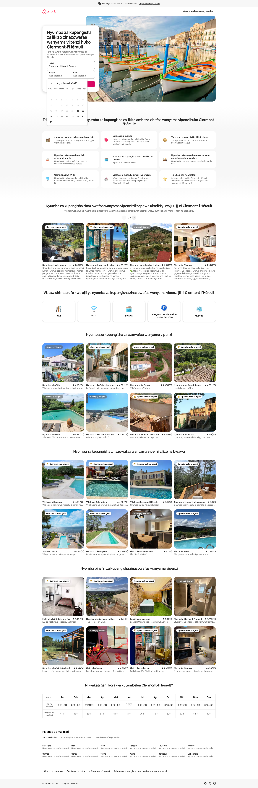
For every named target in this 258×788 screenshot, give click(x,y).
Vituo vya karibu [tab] (49, 737)
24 (51, 116)
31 (51, 122)
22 (78, 111)
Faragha (65, 783)
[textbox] (59, 75)
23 (83, 111)
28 (72, 116)
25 (56, 116)
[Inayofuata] (134, 218)
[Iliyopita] (124, 218)
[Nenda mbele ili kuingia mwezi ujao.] (83, 83)
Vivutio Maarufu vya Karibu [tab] (107, 737)
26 (62, 116)
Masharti (75, 783)
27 (67, 116)
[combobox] (71, 66)
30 (83, 116)
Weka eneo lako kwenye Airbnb (198, 11)
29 (78, 116)
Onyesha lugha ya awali (149, 3)
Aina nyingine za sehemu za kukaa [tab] (76, 737)
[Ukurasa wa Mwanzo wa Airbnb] (49, 11)
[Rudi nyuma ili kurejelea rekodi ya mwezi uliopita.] (51, 83)
